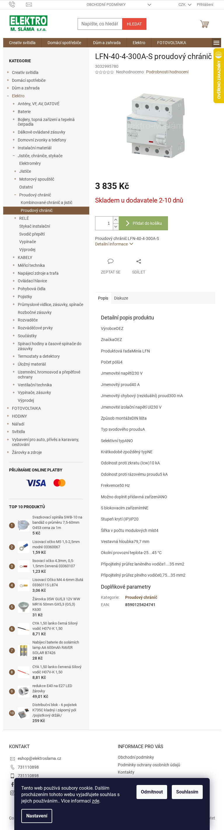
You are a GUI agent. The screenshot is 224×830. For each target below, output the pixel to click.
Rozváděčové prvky (35, 328)
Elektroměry (30, 163)
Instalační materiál (34, 148)
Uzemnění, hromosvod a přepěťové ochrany (49, 374)
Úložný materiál (32, 364)
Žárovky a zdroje (27, 452)
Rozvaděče (28, 320)
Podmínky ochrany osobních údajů (149, 764)
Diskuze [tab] (121, 298)
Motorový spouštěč (36, 179)
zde (95, 801)
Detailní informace (111, 244)
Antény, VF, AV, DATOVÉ (39, 103)
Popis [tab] (103, 298)
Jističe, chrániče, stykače (40, 155)
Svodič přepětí (32, 234)
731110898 (28, 767)
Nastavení (36, 816)
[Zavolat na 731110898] (17, 4)
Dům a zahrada (26, 88)
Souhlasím (187, 792)
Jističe (25, 171)
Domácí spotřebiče (29, 80)
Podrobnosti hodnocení (167, 72)
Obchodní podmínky (106, 4)
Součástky (27, 335)
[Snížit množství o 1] (116, 226)
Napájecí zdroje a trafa (38, 273)
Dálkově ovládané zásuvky (41, 132)
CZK (182, 4)
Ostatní (26, 187)
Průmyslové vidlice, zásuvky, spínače (50, 304)
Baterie (24, 111)
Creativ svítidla (25, 72)
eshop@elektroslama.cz (39, 758)
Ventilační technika (35, 385)
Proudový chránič (35, 195)
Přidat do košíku (147, 223)
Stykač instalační (34, 226)
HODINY (19, 416)
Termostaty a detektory (39, 356)
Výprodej (27, 249)
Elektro (18, 96)
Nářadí (18, 424)
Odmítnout (152, 792)
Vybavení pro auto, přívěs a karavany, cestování (45, 442)
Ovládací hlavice (32, 281)
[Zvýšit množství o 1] (116, 220)
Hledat (134, 24)
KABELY (25, 257)
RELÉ (24, 218)
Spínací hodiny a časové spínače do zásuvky (49, 346)
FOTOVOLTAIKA (26, 408)
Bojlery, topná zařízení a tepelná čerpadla (46, 122)
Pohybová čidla (32, 288)
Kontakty (126, 772)
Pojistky (25, 296)
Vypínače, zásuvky (34, 392)
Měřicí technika (31, 265)
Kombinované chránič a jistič (46, 202)
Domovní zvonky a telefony (42, 140)
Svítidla (18, 431)
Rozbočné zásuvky (35, 312)
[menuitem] (22, 42)
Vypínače (27, 241)
